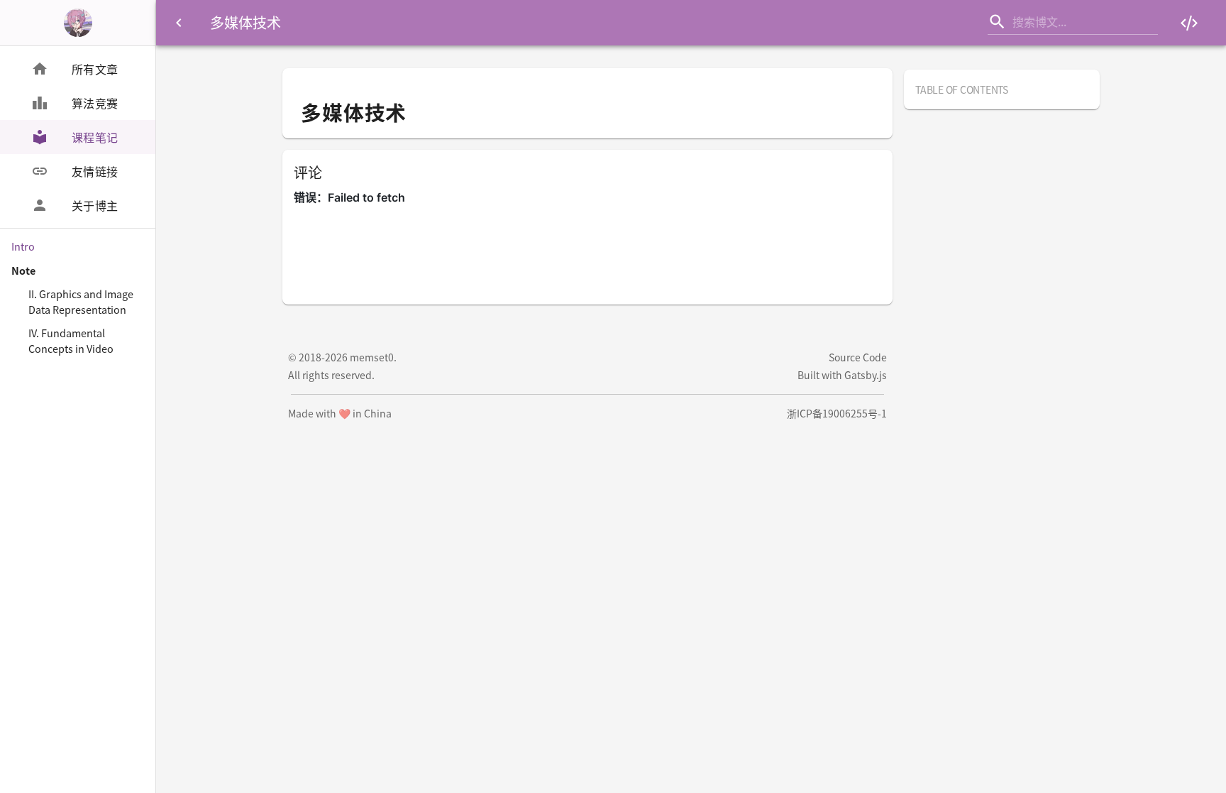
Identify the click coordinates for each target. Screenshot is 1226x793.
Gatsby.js (865, 375)
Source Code (858, 357)
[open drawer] (179, 23)
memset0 (372, 357)
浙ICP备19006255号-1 (837, 413)
